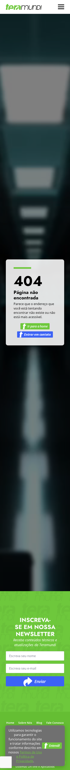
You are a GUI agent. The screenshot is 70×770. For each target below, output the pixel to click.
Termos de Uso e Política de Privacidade (29, 756)
